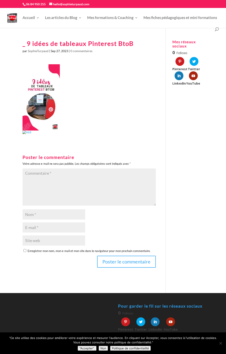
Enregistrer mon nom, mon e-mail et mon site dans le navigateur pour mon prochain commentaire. (89, 251)
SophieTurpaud (38, 51)
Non (103, 348)
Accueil (29, 18)
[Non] (220, 343)
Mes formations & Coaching (110, 18)
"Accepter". (87, 348)
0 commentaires (81, 51)
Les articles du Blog (61, 18)
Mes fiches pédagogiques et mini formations (180, 18)
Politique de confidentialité (130, 348)
